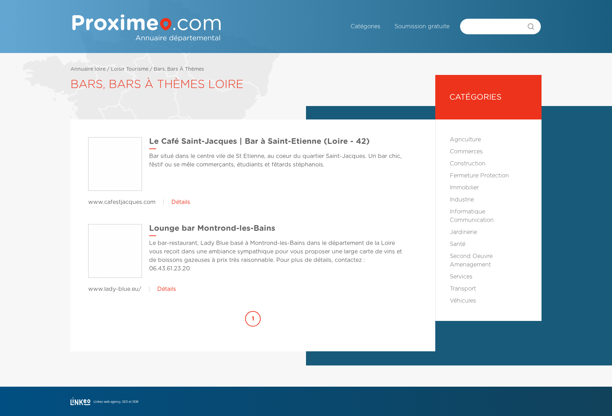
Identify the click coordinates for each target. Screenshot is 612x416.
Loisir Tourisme (129, 69)
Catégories (365, 26)
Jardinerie (463, 232)
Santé (457, 244)
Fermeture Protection (479, 175)
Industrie (462, 200)
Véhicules (463, 301)
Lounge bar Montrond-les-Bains (212, 228)
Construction (468, 163)
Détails (180, 202)
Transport (463, 289)
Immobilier (464, 188)
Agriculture (465, 139)
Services (461, 277)
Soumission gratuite (422, 26)
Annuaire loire (88, 69)
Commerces (466, 151)
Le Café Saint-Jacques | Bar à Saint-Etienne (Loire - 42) (259, 141)
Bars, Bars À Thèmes (179, 69)
